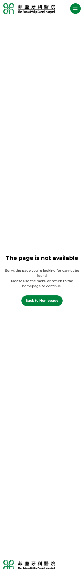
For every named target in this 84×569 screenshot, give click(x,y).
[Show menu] (75, 8)
